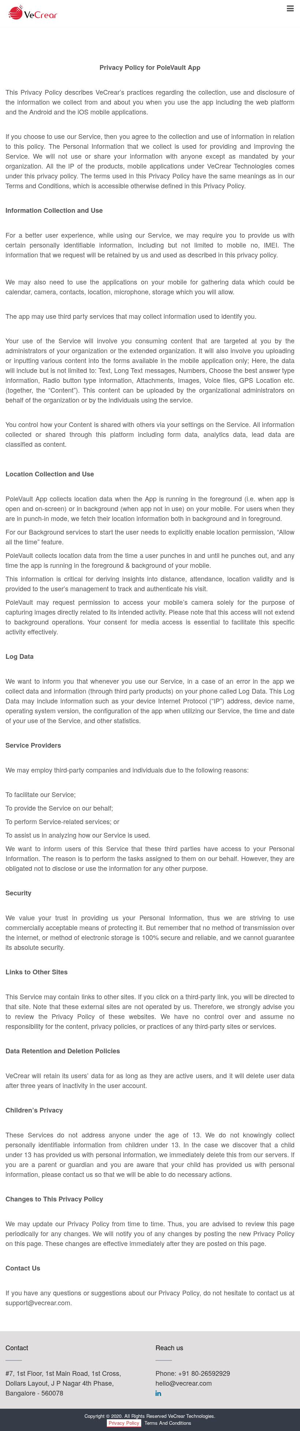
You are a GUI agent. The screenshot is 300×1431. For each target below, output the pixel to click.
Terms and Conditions (168, 1422)
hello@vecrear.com (183, 1382)
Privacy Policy (124, 1422)
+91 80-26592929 (204, 1373)
